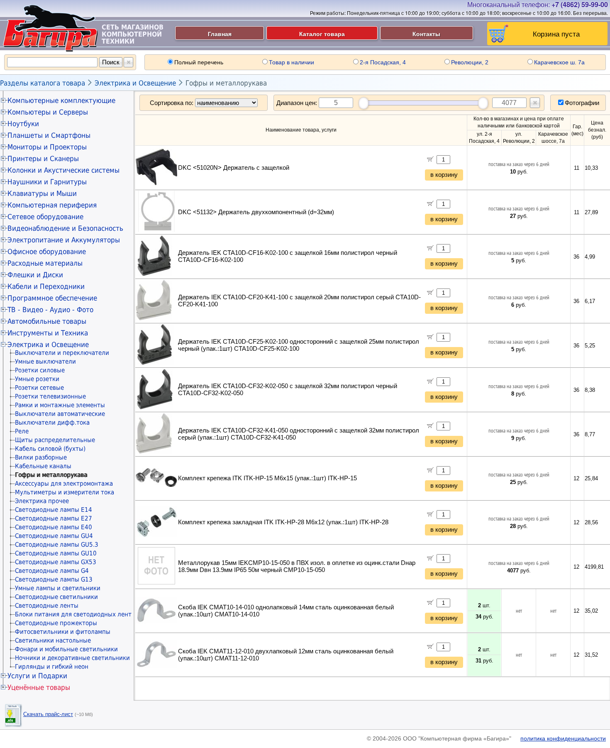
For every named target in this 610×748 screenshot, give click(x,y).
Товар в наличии (291, 62)
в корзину (444, 174)
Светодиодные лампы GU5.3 (56, 544)
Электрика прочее (42, 501)
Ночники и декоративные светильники (72, 658)
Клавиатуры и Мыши (42, 193)
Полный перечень (198, 62)
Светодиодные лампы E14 (53, 509)
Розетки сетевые (39, 387)
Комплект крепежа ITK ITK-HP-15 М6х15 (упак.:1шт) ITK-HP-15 (267, 478)
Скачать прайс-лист (48, 714)
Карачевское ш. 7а (559, 62)
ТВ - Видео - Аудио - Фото (50, 310)
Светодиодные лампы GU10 (56, 553)
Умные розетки (37, 379)
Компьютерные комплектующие (61, 100)
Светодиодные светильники (56, 597)
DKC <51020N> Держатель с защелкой (233, 167)
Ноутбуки (23, 124)
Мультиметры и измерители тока (64, 492)
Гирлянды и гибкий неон (51, 666)
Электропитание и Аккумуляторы (63, 240)
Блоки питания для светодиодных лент (73, 614)
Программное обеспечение (52, 298)
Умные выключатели (45, 361)
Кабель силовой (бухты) (50, 448)
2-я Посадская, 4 (383, 62)
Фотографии (582, 102)
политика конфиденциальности (563, 738)
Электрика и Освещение (135, 83)
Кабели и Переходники (46, 286)
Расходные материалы (45, 263)
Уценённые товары (38, 687)
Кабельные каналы (43, 466)
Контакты (426, 33)
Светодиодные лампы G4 (52, 570)
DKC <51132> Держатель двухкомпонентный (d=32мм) (256, 212)
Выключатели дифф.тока (52, 422)
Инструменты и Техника (47, 333)
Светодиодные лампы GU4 (54, 536)
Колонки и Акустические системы (63, 170)
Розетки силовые (40, 370)
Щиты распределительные (55, 440)
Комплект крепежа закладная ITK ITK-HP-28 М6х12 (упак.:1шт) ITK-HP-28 (283, 522)
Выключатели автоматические (60, 414)
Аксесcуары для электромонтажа (64, 483)
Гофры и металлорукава (226, 83)
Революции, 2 (469, 62)
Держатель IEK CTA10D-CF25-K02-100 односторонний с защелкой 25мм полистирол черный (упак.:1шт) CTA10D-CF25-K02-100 (298, 345)
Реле (22, 431)
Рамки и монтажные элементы (60, 405)
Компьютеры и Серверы (47, 112)
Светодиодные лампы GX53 (55, 562)
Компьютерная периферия (52, 205)
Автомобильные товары (46, 321)
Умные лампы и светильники (57, 588)
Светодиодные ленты (46, 605)
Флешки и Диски (35, 275)
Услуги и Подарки (37, 676)
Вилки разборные (41, 457)
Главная (220, 33)
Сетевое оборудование (45, 217)
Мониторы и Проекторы (47, 147)
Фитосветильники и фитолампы (62, 632)
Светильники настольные (53, 640)
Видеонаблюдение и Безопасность (65, 228)
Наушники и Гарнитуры (47, 182)
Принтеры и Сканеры (43, 158)
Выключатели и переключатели (62, 353)
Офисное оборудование (46, 251)
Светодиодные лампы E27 (53, 518)
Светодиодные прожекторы (56, 623)
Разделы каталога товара (42, 83)
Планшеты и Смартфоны (48, 135)
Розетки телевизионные (50, 396)
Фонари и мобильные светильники (66, 649)
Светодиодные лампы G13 (54, 579)
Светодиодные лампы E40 (53, 527)
